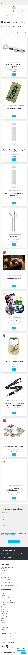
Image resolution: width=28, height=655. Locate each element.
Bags (2, 609)
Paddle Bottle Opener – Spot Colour (14, 151)
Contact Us (20, 0)
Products (13, 13)
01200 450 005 (3, 3)
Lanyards (21, 400)
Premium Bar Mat (14, 278)
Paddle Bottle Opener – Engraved (14, 194)
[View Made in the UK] (4, 252)
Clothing (3, 607)
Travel (2, 593)
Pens (2, 620)
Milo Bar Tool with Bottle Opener (13, 66)
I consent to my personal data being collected (15, 536)
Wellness (3, 595)
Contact (23, 13)
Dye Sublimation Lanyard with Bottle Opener (14, 404)
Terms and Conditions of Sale (9, 637)
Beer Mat (14, 320)
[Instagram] (15, 633)
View (14, 74)
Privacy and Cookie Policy (9, 534)
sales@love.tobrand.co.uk (1, 3)
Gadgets (3, 618)
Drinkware (9, 26)
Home (2, 0)
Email (3, 519)
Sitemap (3, 639)
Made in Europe (20, 105)
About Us (15, 0)
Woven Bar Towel (14, 108)
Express (3, 622)
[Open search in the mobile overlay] (14, 15)
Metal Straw (13, 237)
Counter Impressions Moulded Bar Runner (14, 489)
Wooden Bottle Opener (14, 362)
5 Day (8, 443)
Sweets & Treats (5, 611)
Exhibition (4, 613)
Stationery (4, 616)
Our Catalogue (8, 0)
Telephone (4, 525)
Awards (3, 625)
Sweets (3, 629)
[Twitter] (10, 633)
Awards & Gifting (6, 600)
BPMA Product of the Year (8, 602)
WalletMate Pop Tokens (14, 447)
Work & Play (4, 627)
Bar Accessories (12, 62)
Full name (4, 512)
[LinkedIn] (12, 633)
